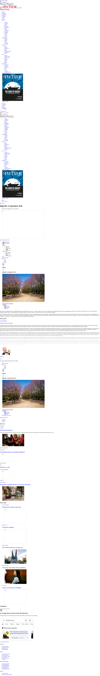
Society (6, 39)
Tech (5, 25)
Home (3, 11)
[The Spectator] (10, 7)
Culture (6, 24)
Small (8, 246)
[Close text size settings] (3, 244)
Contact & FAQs (5, 646)
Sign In (18, 7)
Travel (6, 58)
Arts (5, 46)
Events (3, 17)
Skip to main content (4, 0)
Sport (6, 60)
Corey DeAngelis (3, 320)
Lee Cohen (4, 585)
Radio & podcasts (8, 51)
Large (9, 250)
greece (3, 421)
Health (6, 62)
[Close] (1, 610)
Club (3, 18)
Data (5, 41)
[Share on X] (5, 260)
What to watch (7, 56)
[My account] (20, 7)
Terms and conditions (6, 656)
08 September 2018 (5, 239)
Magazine (6, 26)
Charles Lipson (5, 545)
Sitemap (3, 659)
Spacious (9, 255)
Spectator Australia (5, 663)
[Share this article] (3, 263)
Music (6, 50)
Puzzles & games (8, 72)
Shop (3, 20)
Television (6, 52)
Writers (6, 29)
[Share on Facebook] (5, 259)
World (6, 40)
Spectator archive (5, 666)
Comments (6, 257)
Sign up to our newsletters (7, 674)
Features (6, 65)
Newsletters (4, 14)
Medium (9, 248)
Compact (9, 252)
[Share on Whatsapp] (5, 262)
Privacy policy (5, 655)
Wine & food (7, 57)
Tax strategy (4, 657)
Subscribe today (5, 673)
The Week (6, 64)
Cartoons (6, 71)
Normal (9, 253)
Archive (3, 19)
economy (4, 420)
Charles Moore (2, 482)
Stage (6, 53)
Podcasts (3, 15)
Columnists (7, 66)
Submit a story (5, 648)
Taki (1, 358)
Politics (6, 22)
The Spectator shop (5, 665)
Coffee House (4, 37)
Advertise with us (5, 647)
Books (6, 47)
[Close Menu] (1, 113)
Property (6, 59)
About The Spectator (6, 654)
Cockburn (6, 23)
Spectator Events (5, 667)
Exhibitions (7, 48)
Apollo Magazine (5, 664)
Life (3, 54)
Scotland (6, 44)
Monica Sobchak (5, 565)
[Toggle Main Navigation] (1, 7)
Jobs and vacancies (5, 658)
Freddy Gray (2, 449)
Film (5, 49)
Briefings (4, 16)
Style (5, 61)
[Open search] (0, 111)
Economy (6, 139)
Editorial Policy (5, 649)
